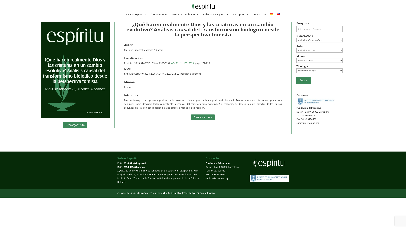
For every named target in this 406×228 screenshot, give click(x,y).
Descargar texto (75, 125)
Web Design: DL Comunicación (199, 193)
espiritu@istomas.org (307, 122)
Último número (159, 14)
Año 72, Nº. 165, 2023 (182, 63)
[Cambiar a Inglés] (278, 15)
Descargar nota (203, 117)
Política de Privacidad (170, 193)
